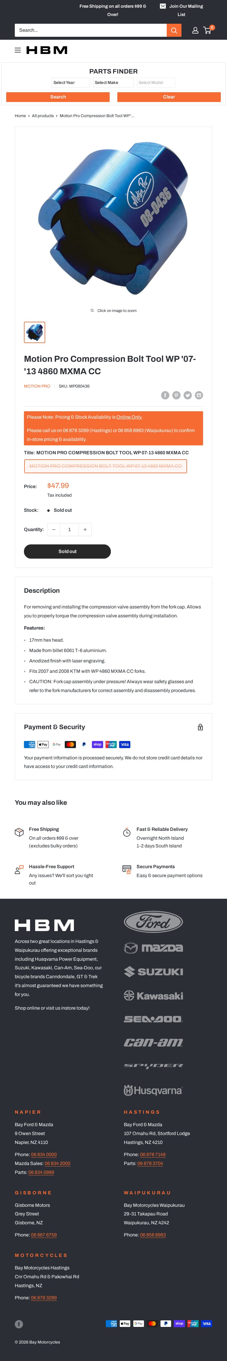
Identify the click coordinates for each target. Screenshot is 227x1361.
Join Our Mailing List (186, 10)
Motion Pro (37, 386)
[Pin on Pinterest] (176, 395)
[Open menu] (18, 50)
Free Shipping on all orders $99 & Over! (113, 10)
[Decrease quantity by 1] (54, 529)
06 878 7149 (153, 1154)
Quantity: (34, 529)
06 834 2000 (57, 1163)
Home (20, 116)
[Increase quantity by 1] (85, 529)
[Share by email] (199, 395)
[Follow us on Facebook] (19, 1324)
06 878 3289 (44, 1297)
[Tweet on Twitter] (188, 395)
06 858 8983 (153, 1234)
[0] (207, 30)
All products (43, 116)
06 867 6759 (44, 1234)
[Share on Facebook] (165, 395)
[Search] (174, 30)
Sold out (68, 551)
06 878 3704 (150, 1163)
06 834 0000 (44, 1154)
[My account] (195, 30)
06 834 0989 (41, 1172)
